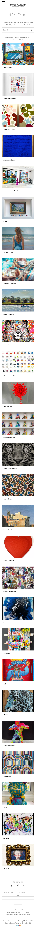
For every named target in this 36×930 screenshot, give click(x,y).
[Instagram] (24, 886)
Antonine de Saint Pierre (12, 191)
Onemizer (7, 653)
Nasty (6, 807)
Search (17, 921)
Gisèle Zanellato (9, 437)
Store (5, 921)
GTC (31, 921)
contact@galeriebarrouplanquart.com (18, 914)
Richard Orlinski (9, 746)
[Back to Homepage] (18, 5)
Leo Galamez (8, 499)
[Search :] (18, 30)
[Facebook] (18, 886)
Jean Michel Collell (10, 468)
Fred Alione (8, 67)
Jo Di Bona (7, 345)
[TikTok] (12, 886)
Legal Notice (24, 921)
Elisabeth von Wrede (11, 376)
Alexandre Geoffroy (10, 160)
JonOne (6, 838)
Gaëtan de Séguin (10, 591)
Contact (10, 921)
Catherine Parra (9, 129)
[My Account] (30, 1)
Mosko (6, 715)
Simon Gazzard (9, 314)
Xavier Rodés (8, 530)
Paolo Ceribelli (9, 561)
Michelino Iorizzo (10, 869)
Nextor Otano (8, 252)
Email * (18, 895)
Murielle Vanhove (10, 283)
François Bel (8, 406)
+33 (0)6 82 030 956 (18, 912)
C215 (5, 622)
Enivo (6, 684)
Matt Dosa (7, 776)
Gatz (5, 222)
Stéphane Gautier (10, 98)
